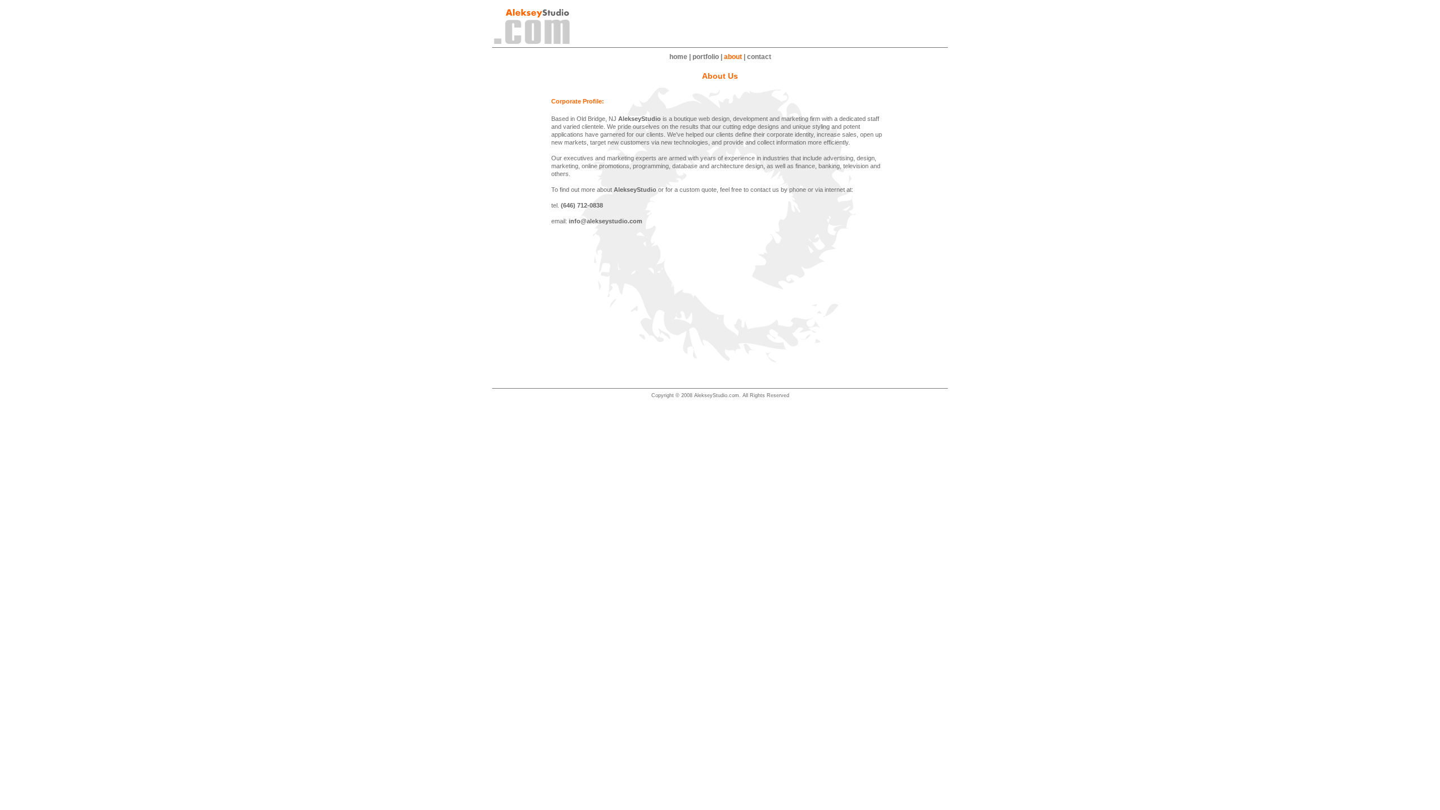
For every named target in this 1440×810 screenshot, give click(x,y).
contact (759, 57)
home (678, 57)
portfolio (705, 57)
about (733, 57)
